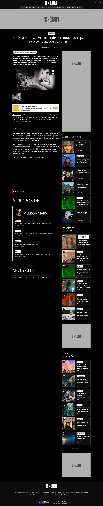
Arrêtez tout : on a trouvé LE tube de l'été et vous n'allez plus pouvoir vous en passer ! (83, 287)
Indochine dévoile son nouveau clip (81, 213)
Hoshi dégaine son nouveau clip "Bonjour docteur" (82, 185)
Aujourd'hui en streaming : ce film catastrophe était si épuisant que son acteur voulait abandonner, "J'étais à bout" (83, 384)
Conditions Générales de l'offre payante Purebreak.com (39, 495)
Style (43, 7)
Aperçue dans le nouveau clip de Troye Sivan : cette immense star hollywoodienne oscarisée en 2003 (82, 302)
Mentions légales (45, 492)
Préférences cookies (71, 495)
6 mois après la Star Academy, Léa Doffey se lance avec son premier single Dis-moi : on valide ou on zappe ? (83, 398)
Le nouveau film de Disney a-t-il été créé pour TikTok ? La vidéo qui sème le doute (83, 162)
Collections (51, 7)
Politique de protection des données (79, 492)
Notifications (56, 495)
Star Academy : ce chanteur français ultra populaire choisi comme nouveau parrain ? (82, 425)
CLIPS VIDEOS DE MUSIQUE (25, 277)
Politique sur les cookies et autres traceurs (59, 492)
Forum (77, 7)
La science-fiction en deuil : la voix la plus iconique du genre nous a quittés (83, 410)
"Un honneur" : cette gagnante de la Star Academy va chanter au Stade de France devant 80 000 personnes (83, 369)
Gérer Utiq (62, 495)
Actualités (27, 7)
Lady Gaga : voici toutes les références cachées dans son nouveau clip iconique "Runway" (83, 315)
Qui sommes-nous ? (35, 492)
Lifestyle (60, 7)
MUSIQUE (44, 277)
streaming (70, 7)
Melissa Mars (16, 115)
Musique (35, 7)
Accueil (14, 31)
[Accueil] (51, 3)
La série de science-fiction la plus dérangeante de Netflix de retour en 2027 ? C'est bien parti (83, 440)
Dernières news (20, 31)
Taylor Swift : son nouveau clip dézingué (81, 144)
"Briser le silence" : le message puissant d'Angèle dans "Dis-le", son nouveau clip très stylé (83, 204)
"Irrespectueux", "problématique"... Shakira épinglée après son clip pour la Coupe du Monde (84, 245)
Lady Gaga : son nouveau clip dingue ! (82, 172)
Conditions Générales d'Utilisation (22, 492)
